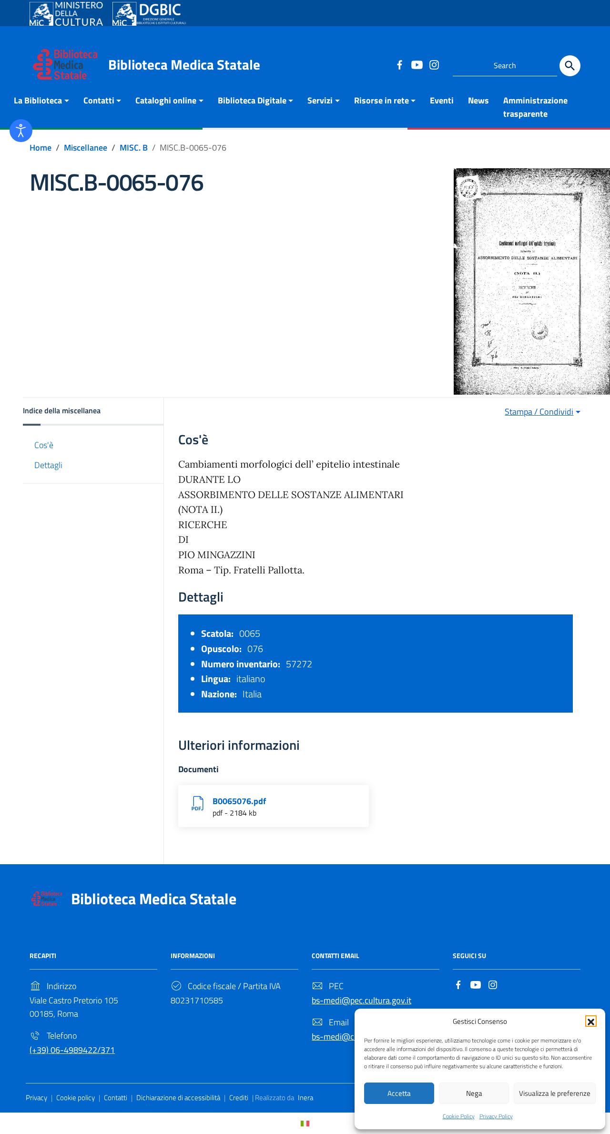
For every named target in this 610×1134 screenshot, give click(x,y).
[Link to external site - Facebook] (399, 64)
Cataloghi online (165, 100)
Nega (474, 1093)
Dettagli (48, 464)
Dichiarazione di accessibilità (178, 1097)
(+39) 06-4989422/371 (72, 1049)
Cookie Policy (459, 1116)
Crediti (238, 1097)
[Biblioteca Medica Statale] (65, 63)
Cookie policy (75, 1097)
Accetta (399, 1093)
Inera (305, 1097)
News (478, 100)
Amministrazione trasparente (535, 107)
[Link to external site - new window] (66, 14)
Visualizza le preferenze (554, 1093)
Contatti (98, 100)
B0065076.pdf (239, 801)
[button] (591, 1021)
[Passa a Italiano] (305, 1123)
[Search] (569, 65)
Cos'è (43, 445)
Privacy (36, 1097)
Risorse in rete (381, 100)
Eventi (442, 100)
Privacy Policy (496, 1116)
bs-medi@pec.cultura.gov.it (361, 1000)
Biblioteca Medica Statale (184, 64)
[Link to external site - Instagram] (433, 64)
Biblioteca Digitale (252, 100)
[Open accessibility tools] (21, 130)
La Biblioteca (38, 100)
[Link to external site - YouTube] (416, 64)
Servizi (320, 100)
